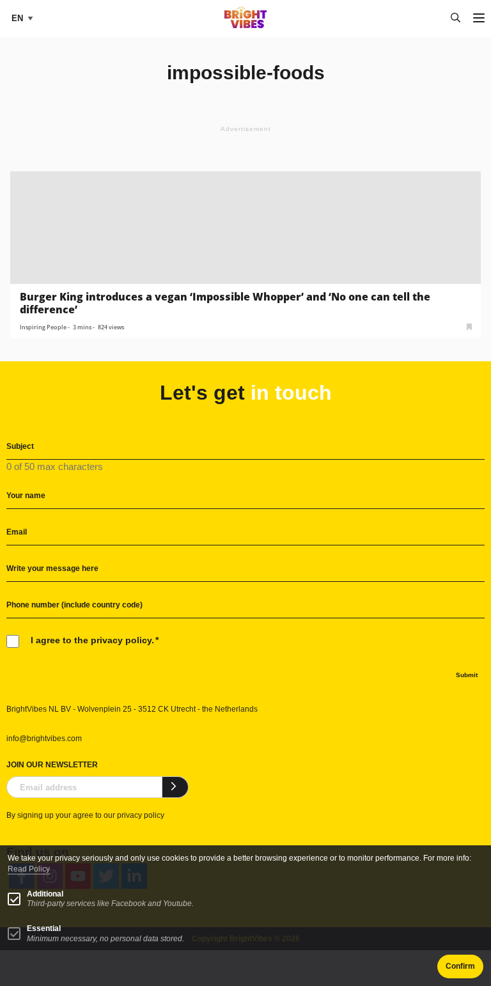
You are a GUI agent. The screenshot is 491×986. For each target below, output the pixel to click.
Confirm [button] (460, 966)
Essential (44, 928)
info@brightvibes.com (44, 738)
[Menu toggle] (479, 19)
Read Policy (29, 869)
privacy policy (140, 815)
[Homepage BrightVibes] (245, 24)
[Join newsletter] (175, 787)
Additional (45, 893)
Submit (467, 674)
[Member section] (469, 325)
